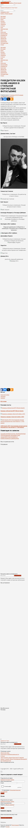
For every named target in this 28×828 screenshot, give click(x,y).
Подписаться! (18, 575)
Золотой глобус (5, 395)
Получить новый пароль (6, 817)
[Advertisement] (14, 327)
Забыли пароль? (9, 804)
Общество (3, 38)
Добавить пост (5, 3)
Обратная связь (5, 753)
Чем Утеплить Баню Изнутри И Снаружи (12, 757)
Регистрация (15, 825)
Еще (2, 27)
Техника (3, 22)
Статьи (3, 26)
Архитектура (4, 29)
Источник (4, 401)
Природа (3, 24)
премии (3, 398)
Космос (3, 21)
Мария (9, 96)
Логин (2, 808)
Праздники (4, 41)
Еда (2, 30)
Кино (2, 19)
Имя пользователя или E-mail (9, 814)
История (3, 18)
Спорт (2, 44)
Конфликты (4, 35)
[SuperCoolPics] (6, 1)
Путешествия (4, 43)
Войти (2, 793)
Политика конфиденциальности (10, 754)
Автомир (3, 16)
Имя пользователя (6, 781)
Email (2, 783)
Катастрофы (4, 33)
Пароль (7, 804)
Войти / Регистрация (15, 3)
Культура (3, 32)
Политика (3, 40)
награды (3, 396)
